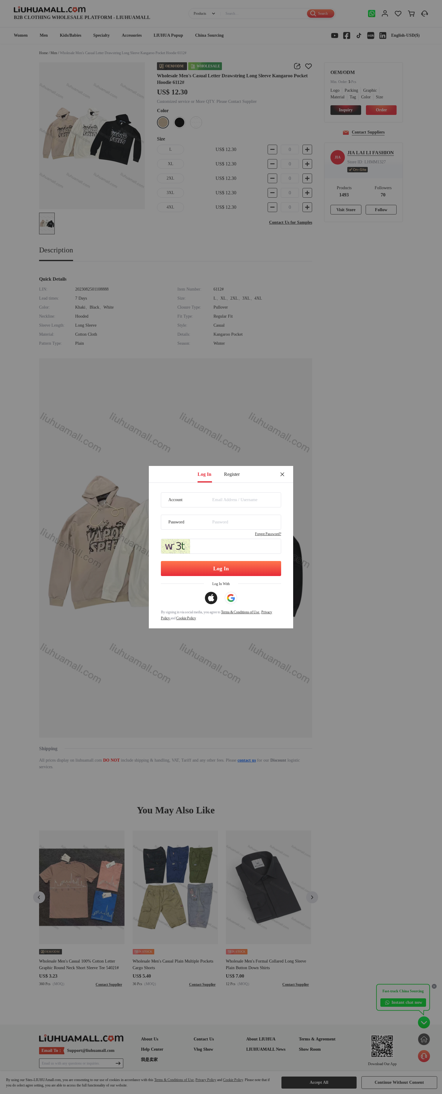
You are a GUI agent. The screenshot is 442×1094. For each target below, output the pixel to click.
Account (175, 500)
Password (176, 522)
